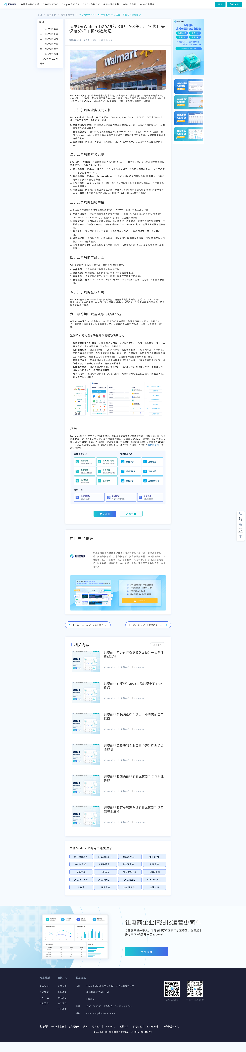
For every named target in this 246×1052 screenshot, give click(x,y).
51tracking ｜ (111, 1026)
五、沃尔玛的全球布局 (51, 48)
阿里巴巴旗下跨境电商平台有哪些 (115, 856)
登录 (220, 4)
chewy (105, 871)
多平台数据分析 (111, 4)
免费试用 (234, 4)
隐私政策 (62, 991)
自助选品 (44, 1003)
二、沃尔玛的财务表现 (51, 33)
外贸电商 (154, 864)
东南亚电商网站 (131, 864)
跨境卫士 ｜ (97, 1026)
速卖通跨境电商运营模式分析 (137, 856)
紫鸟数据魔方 (81, 856)
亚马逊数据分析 (51, 4)
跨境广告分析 (129, 4)
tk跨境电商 (154, 871)
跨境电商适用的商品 (108, 879)
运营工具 (81, 871)
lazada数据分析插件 (84, 864)
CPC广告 (44, 997)
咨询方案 (131, 514)
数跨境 (81, 887)
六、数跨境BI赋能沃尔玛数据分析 (51, 53)
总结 (42, 63)
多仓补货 (44, 991)
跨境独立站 (130, 879)
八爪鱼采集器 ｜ (58, 1026)
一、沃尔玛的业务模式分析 (51, 28)
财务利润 (44, 986)
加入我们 (62, 1003)
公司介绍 (62, 986)
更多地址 (90, 999)
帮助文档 (62, 997)
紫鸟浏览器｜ (74, 1026)
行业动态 (62, 1009)
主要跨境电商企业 (107, 864)
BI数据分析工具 (171, 1026)
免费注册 (105, 513)
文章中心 (51, 14)
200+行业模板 (147, 4)
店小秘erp (154, 856)
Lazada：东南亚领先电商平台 (95, 624)
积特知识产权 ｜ (154, 1026)
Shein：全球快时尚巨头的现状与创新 (150, 624)
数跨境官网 (153, 444)
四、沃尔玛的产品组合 (51, 43)
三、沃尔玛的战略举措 (51, 38)
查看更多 (157, 644)
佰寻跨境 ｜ (138, 1026)
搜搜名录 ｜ (125, 1026)
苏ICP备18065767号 (141, 1032)
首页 (40, 14)
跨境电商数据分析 (30, 4)
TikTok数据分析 (91, 4)
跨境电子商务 (81, 879)
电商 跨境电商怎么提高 (159, 879)
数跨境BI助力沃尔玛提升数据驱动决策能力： (52, 58)
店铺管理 (154, 887)
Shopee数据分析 (71, 4)
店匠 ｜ (86, 1026)
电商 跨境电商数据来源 (134, 887)
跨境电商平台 (68, 14)
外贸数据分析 (130, 871)
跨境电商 (105, 887)
